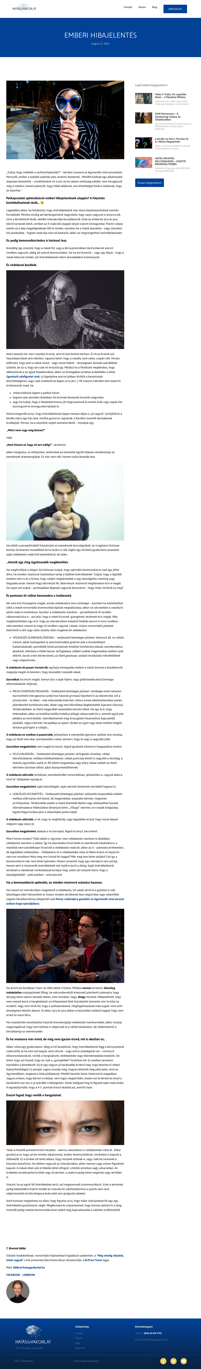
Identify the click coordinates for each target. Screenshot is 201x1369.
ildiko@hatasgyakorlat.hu (29, 1267)
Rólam (142, 7)
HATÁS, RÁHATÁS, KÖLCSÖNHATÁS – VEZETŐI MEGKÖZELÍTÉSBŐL (170, 161)
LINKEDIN (29, 1274)
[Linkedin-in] (173, 1361)
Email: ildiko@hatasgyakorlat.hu (151, 1339)
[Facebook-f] (163, 1361)
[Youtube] (184, 1361)
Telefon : (148, 1333)
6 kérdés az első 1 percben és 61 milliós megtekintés (172, 140)
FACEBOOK (13, 1274)
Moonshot (28, 1361)
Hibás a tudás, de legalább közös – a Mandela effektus (170, 96)
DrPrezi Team (93, 1260)
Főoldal (128, 7)
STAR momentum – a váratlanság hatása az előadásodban (168, 116)
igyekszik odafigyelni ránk (23, 376)
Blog (154, 7)
